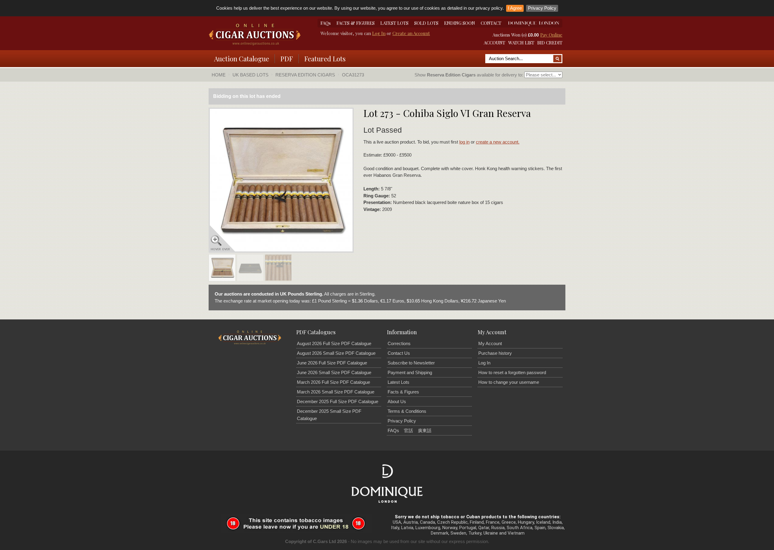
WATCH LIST (521, 43)
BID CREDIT (549, 43)
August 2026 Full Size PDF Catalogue (334, 343)
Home (219, 74)
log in (464, 141)
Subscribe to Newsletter (411, 362)
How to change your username (508, 382)
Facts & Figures (403, 391)
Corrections (399, 343)
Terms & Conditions (407, 411)
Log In (378, 33)
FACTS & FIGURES (356, 23)
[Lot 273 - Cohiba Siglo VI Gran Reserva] (222, 268)
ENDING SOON (459, 23)
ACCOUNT (494, 43)
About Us (397, 401)
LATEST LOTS (394, 23)
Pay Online (551, 35)
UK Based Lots (250, 74)
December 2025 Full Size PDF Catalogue (337, 401)
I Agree (515, 8)
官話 (408, 430)
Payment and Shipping (410, 372)
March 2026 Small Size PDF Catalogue (335, 391)
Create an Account (411, 33)
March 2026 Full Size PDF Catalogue (333, 382)
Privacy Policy (542, 8)
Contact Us (399, 353)
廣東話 (424, 430)
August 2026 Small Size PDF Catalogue (336, 353)
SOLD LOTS (426, 23)
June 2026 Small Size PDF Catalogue (334, 372)
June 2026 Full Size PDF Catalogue (332, 362)
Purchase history (495, 353)
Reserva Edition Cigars (305, 74)
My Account (490, 343)
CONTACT (491, 23)
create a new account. (497, 141)
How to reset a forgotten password (512, 372)
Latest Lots (398, 382)
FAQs (325, 23)
